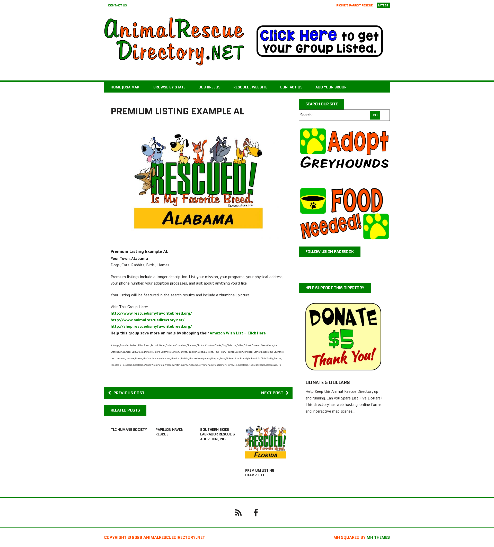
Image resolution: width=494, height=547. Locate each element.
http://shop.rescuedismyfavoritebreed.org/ (151, 326)
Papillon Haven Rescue (169, 432)
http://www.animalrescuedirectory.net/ (147, 319)
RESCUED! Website (250, 87)
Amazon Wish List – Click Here (238, 332)
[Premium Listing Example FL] (265, 459)
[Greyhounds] (344, 153)
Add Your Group (331, 87)
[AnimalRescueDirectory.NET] (174, 41)
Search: (306, 114)
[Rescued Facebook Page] (256, 512)
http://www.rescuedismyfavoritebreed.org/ (151, 313)
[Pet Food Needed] (344, 213)
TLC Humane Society (129, 429)
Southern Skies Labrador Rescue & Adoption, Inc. (217, 434)
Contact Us (117, 5)
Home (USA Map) (125, 87)
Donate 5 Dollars (327, 382)
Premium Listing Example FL (259, 473)
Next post (272, 393)
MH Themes (378, 537)
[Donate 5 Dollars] (344, 369)
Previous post (129, 393)
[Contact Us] (238, 512)
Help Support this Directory (334, 288)
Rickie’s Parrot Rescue (354, 5)
